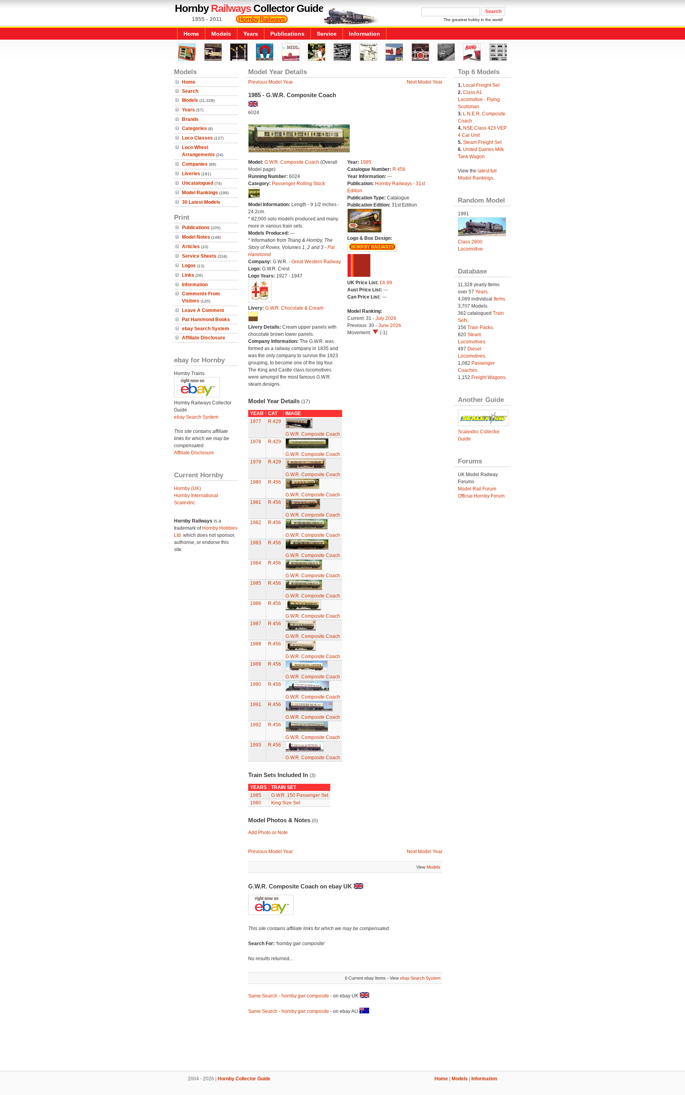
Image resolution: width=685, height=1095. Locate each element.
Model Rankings (200, 192)
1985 (365, 162)
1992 (255, 724)
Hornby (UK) (187, 488)
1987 (255, 623)
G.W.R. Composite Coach (291, 162)
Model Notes (196, 237)
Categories (194, 128)
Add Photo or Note (268, 832)
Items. (500, 299)
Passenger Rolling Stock (298, 183)
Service (327, 34)
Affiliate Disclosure (203, 338)
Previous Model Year (270, 82)
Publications (287, 34)
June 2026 (389, 325)
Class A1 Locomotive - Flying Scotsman (479, 99)
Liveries (191, 173)
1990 (255, 684)
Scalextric (184, 502)
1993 (255, 745)
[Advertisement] (342, 1044)
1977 (255, 421)
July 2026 (385, 318)
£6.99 (386, 282)
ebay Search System (205, 328)
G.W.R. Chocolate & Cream (294, 308)
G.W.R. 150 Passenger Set (299, 795)
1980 (255, 482)
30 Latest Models (201, 202)
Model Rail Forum (477, 489)
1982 (255, 522)
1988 (255, 644)
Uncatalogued (197, 183)
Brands (190, 119)
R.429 (274, 421)
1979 (255, 462)
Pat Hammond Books (206, 319)
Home (191, 34)
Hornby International (196, 495)
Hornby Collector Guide (244, 1079)
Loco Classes (197, 138)
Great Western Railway (316, 261)
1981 (255, 502)
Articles (191, 246)
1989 (255, 664)
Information (364, 34)
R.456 (399, 169)
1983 (255, 543)
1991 (255, 704)
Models (221, 34)
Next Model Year (424, 82)
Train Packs (480, 327)
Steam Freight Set (482, 142)
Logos (189, 265)
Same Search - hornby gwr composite (288, 996)
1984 (255, 563)
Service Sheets (199, 256)
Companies (195, 164)
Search (190, 91)
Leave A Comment (203, 310)
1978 (255, 441)
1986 (255, 603)
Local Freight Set (481, 85)
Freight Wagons (488, 377)
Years (250, 34)
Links (188, 275)
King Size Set (285, 803)
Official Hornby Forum (481, 496)
